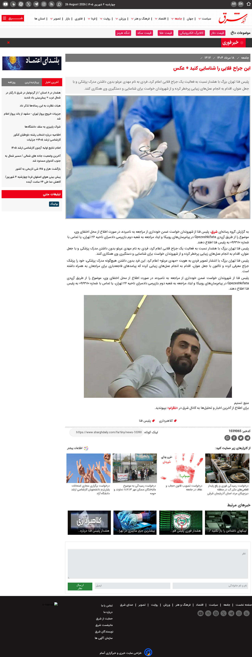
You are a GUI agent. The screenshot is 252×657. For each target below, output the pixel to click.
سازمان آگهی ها (104, 638)
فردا (92, 19)
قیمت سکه (144, 33)
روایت (107, 19)
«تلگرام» (172, 408)
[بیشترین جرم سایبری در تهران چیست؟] (135, 523)
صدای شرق (127, 605)
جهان (190, 19)
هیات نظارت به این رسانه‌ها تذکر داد (40, 106)
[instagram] (44, 4)
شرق (214, 231)
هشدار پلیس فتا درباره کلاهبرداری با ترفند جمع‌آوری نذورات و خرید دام (91, 530)
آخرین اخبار (52, 82)
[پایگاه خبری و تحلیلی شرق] (232, 23)
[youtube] (5, 4)
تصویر (57, 19)
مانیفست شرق (104, 625)
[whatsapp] (227, 438)
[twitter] (28, 4)
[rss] (51, 4)
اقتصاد (162, 19)
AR (234, 4)
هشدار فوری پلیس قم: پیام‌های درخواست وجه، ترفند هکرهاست (181, 530)
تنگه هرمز (123, 33)
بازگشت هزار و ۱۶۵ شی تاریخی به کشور (38, 169)
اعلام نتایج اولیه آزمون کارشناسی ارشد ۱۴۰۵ (36, 148)
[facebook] (234, 438)
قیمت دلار (217, 33)
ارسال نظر (80, 586)
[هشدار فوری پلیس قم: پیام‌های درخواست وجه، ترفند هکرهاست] (180, 523)
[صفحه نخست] (247, 4)
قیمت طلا (165, 33)
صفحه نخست (243, 605)
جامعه (178, 19)
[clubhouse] (13, 4)
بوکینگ (54, 204)
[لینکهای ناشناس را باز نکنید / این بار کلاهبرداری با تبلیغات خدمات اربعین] (226, 523)
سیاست (206, 19)
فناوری (78, 19)
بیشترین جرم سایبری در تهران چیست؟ (136, 530)
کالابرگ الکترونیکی (191, 33)
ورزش (122, 19)
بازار (68, 19)
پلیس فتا (145, 420)
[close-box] (9, 42)
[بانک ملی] (31, 69)
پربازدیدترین (32, 82)
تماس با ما (107, 605)
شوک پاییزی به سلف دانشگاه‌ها (43, 127)
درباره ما (108, 612)
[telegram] (36, 4)
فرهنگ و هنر (142, 19)
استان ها (40, 19)
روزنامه (12, 82)
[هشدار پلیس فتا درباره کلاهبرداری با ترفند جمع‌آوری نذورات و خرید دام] (89, 523)
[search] (59, 4)
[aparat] (21, 4)
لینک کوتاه (151, 432)
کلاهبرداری (166, 420)
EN (241, 4)
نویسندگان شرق (104, 631)
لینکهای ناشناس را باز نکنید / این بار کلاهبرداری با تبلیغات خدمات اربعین (227, 530)
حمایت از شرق (104, 618)
